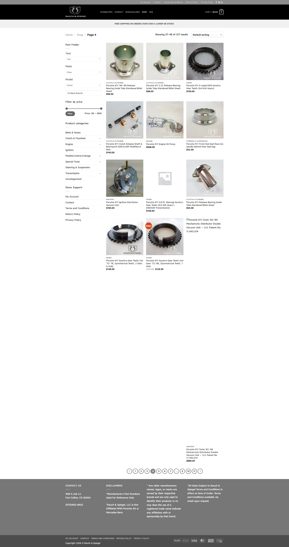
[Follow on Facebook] (216, 2)
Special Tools (72, 161)
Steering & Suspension (77, 167)
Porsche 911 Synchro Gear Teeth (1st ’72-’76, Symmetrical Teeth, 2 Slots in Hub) (124, 263)
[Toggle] (100, 138)
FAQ (151, 12)
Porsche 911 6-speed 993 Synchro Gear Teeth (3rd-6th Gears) (203, 87)
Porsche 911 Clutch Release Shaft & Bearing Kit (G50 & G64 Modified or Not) (124, 147)
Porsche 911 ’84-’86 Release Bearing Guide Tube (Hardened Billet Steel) (124, 88)
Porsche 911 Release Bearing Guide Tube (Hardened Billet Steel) (204, 203)
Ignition (69, 150)
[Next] (200, 471)
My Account (145, 2)
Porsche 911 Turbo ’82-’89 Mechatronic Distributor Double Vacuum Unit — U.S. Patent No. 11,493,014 (202, 453)
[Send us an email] (219, 2)
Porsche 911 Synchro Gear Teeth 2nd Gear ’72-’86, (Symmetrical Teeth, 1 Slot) (164, 263)
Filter (70, 114)
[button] (214, 12)
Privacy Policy (207, 2)
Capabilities (106, 12)
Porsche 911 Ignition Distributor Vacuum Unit (122, 203)
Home (69, 34)
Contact (157, 2)
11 (194, 471)
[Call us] (222, 2)
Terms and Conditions (173, 2)
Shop (144, 12)
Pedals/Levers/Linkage (78, 155)
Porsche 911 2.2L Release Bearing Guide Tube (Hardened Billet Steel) (163, 87)
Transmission (72, 173)
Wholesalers (132, 12)
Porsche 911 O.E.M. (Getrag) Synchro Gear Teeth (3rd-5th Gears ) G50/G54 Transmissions (164, 205)
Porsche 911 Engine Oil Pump (160, 144)
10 (188, 471)
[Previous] (129, 471)
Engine (69, 144)
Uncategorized (73, 179)
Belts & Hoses (73, 132)
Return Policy (192, 2)
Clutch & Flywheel (75, 138)
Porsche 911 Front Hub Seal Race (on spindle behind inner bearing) (204, 145)
